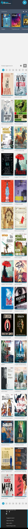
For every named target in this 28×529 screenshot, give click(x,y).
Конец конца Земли (19, 418)
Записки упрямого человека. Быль (21, 338)
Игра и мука (4, 391)
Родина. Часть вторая (6, 284)
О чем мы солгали (19, 445)
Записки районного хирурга (7, 124)
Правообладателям (10, 525)
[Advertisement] (14, 48)
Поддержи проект (10, 518)
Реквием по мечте (19, 311)
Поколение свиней (6, 338)
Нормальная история (6, 311)
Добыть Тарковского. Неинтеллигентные (7, 471)
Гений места (18, 391)
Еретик (3, 364)
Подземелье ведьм (16, 29)
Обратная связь (10, 520)
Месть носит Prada (19, 231)
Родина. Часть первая (20, 177)
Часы (2, 150)
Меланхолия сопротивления (21, 471)
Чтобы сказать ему (19, 150)
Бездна (3, 29)
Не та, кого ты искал (20, 498)
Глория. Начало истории (21, 364)
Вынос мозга (4, 498)
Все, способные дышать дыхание (7, 418)
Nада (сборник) (5, 177)
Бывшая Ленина (5, 445)
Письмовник (4, 231)
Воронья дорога (19, 124)
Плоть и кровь (18, 257)
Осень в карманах (5, 257)
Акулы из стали (18, 97)
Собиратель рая (19, 204)
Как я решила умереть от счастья (7, 204)
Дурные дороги (18, 284)
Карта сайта (9, 523)
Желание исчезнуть (6, 97)
